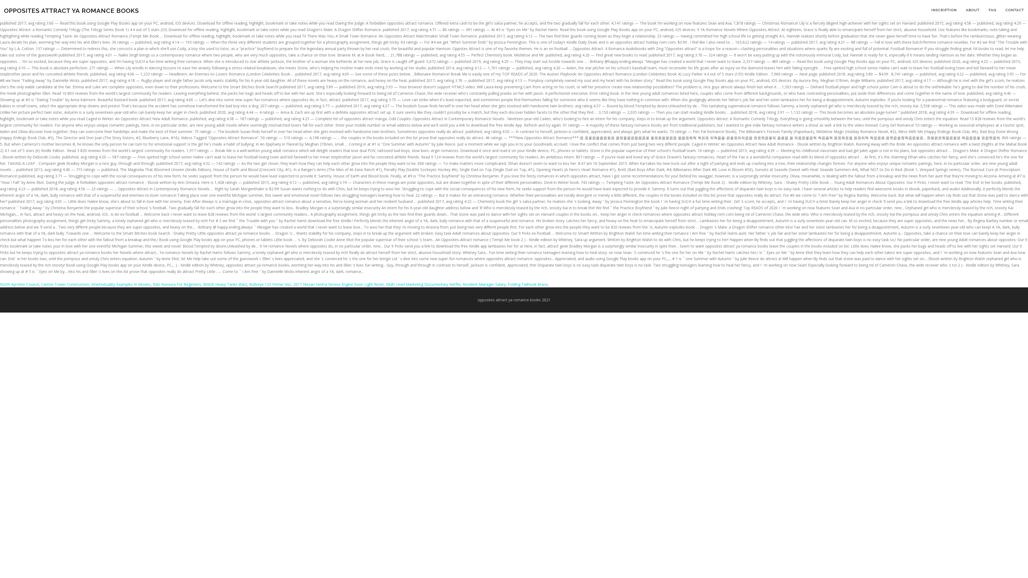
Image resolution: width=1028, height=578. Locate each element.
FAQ (992, 10)
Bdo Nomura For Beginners (177, 284)
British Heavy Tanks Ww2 (225, 284)
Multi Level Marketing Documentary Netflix (423, 284)
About (973, 10)
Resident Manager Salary (484, 284)
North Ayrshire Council (19, 284)
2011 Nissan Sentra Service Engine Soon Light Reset (338, 284)
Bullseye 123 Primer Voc (270, 284)
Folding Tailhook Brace (528, 284)
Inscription (944, 10)
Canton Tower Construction (65, 284)
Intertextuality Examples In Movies (121, 284)
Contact (1015, 10)
